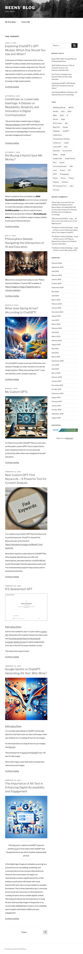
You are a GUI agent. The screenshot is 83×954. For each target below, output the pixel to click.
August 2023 (56, 316)
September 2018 (57, 414)
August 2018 (56, 418)
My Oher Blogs (10, 22)
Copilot (66, 143)
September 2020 (58, 361)
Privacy (63, 178)
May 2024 (55, 292)
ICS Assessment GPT (18, 589)
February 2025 (57, 275)
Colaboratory (57, 135)
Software (65, 182)
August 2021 (56, 344)
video (71, 186)
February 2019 (57, 401)
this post (11, 747)
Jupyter (61, 162)
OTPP (55, 174)
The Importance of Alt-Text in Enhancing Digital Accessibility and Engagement (25, 787)
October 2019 (56, 389)
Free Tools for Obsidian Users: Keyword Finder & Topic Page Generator (62, 76)
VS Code (56, 190)
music (55, 170)
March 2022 (56, 336)
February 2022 (57, 340)
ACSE (62, 115)
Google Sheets (70, 158)
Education (56, 151)
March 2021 (56, 357)
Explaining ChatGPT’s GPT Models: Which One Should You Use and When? (25, 50)
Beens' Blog (20, 7)
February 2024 (57, 304)
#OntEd (55, 111)
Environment (67, 151)
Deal (65, 147)
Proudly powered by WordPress (15, 949)
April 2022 (55, 332)
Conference (57, 143)
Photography (64, 174)
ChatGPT (34, 753)
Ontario (62, 170)
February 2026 (57, 263)
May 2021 (55, 348)
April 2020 (55, 369)
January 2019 (56, 406)
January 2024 (56, 308)
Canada (65, 127)
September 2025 (58, 267)
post (16, 849)
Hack (55, 162)
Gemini (25, 753)
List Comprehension (60, 166)
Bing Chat (56, 127)
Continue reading (12, 87)
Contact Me (25, 22)
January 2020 (56, 381)
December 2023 (57, 312)
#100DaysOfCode (59, 107)
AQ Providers (57, 123)
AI (67, 115)
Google (62, 154)
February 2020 (57, 377)
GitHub (55, 154)
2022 (63, 111)
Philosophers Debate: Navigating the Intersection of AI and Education (24, 243)
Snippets (56, 182)
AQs (66, 123)
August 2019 (56, 397)
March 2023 (56, 324)
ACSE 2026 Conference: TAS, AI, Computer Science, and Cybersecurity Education (63, 67)
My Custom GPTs (16, 391)
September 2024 (58, 287)
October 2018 (56, 410)
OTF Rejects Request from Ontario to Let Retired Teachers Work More (64, 241)
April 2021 (55, 353)
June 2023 (55, 320)
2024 (69, 111)
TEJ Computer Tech (60, 186)
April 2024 (55, 296)
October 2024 (56, 283)
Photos (55, 178)
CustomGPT (57, 147)
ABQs (55, 115)
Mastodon (69, 438)
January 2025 (56, 279)
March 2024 (56, 300)
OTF (69, 170)
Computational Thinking (61, 139)
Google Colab (57, 158)
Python (71, 178)
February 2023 (57, 328)
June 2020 (55, 365)
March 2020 (56, 373)
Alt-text (55, 119)
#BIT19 (70, 107)
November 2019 (57, 385)
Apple (63, 119)
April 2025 (55, 271)
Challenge (56, 131)
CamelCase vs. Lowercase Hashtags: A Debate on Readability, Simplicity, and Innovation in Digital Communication (22, 107)
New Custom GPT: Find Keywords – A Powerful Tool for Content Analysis (25, 479)
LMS (71, 166)
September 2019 (57, 393)
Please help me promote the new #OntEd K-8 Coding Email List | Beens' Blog (63, 204)
